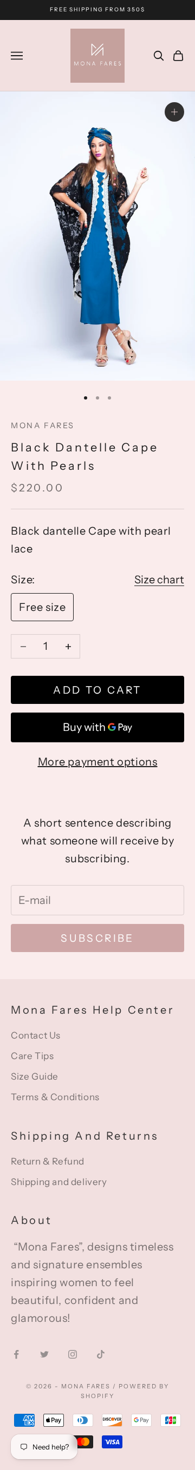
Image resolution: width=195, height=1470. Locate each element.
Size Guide (34, 1076)
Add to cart (97, 690)
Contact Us (36, 1035)
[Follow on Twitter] (44, 1354)
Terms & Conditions (55, 1097)
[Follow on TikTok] (100, 1354)
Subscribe (97, 938)
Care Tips (32, 1055)
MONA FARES (43, 425)
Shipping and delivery (59, 1181)
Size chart (159, 579)
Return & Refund (47, 1161)
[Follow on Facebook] (16, 1354)
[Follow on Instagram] (72, 1354)
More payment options (98, 761)
